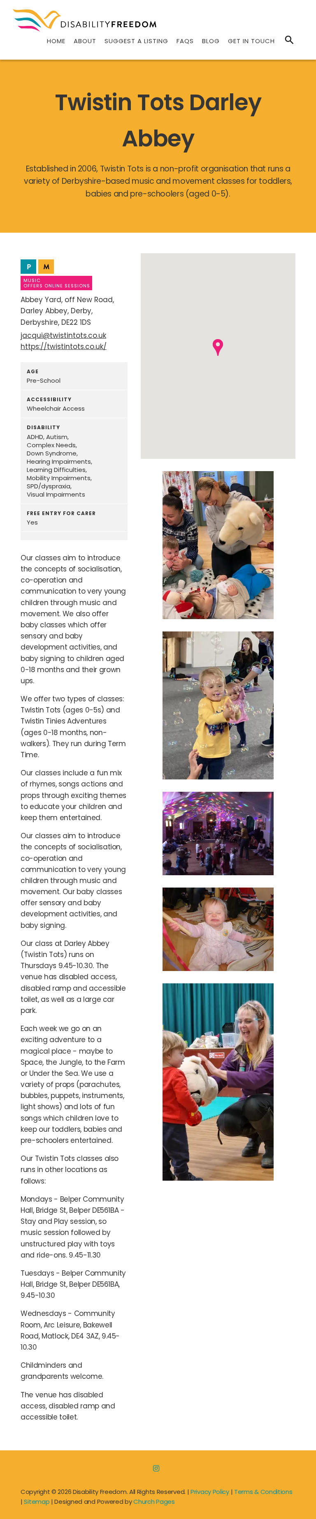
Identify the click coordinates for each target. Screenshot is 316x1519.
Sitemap (36, 1501)
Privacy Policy (210, 1491)
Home (56, 41)
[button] (217, 347)
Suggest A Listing (136, 41)
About (85, 41)
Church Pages (153, 1501)
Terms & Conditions (263, 1491)
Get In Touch (251, 41)
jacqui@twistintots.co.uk (63, 335)
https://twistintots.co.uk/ (64, 346)
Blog (211, 41)
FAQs (185, 41)
